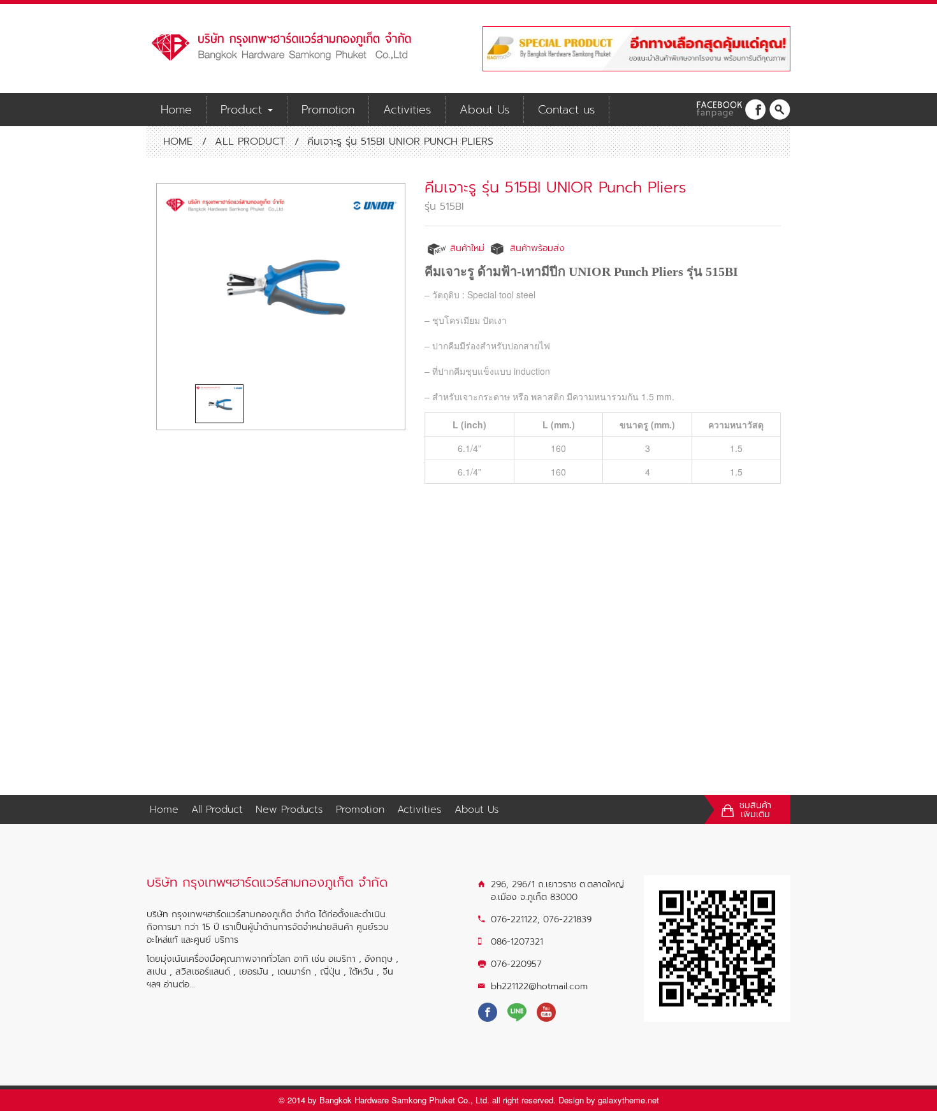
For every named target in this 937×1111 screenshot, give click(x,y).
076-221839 (567, 919)
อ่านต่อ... (179, 984)
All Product (250, 141)
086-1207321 (517, 941)
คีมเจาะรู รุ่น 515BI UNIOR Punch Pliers (555, 187)
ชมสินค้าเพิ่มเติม (755, 810)
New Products (289, 809)
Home (176, 110)
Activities (407, 110)
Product (243, 110)
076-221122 (514, 919)
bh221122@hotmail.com (539, 986)
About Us (484, 110)
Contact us (566, 110)
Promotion (327, 110)
